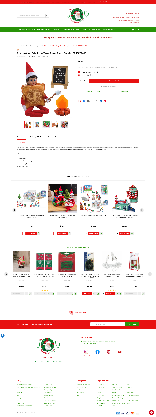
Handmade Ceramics (133, 395)
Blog (18, 400)
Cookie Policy (20, 403)
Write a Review (43, 56)
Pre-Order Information (50, 387)
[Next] (141, 210)
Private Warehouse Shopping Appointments (126, 17)
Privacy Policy (48, 390)
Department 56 (101, 387)
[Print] (92, 101)
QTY (81, 80)
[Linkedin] (100, 101)
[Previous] (14, 210)
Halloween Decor (43, 29)
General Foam (116, 400)
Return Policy (48, 392)
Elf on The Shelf (101, 395)
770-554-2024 (91, 343)
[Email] (88, 101)
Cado (113, 405)
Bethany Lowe (101, 403)
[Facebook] (84, 101)
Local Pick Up (48, 384)
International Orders (49, 403)
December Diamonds (118, 395)
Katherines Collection (103, 400)
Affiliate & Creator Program (24, 384)
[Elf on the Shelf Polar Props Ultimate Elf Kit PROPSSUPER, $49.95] (31, 198)
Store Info (47, 398)
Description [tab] (21, 137)
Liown (128, 398)
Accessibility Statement (125, 20)
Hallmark (99, 405)
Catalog (19, 398)
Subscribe (132, 324)
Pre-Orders (56, 29)
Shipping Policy (48, 395)
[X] (96, 101)
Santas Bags (130, 392)
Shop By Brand (48, 405)
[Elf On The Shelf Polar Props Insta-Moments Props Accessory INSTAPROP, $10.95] (124, 198)
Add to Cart (114, 81)
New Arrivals (96, 29)
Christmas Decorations (25, 29)
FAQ (18, 395)
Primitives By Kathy (117, 398)
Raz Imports (100, 384)
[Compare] (30, 293)
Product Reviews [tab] (54, 137)
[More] (34, 29)
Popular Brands (103, 381)
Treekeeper (130, 387)
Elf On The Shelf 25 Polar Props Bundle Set (93, 215)
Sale (77, 29)
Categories (81, 381)
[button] (47, 354)
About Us (136, 20)
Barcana (129, 390)
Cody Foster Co (116, 390)
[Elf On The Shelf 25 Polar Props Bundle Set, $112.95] (93, 198)
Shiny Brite (100, 398)
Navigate (20, 381)
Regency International (118, 403)
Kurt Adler (100, 390)
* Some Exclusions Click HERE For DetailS (62, 2)
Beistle (114, 392)
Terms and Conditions (50, 400)
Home (18, 46)
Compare (124, 91)
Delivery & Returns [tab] (37, 137)
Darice (128, 384)
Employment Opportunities (24, 405)
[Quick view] (38, 233)
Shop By (85, 29)
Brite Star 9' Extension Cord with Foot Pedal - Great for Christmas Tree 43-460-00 (89, 276)
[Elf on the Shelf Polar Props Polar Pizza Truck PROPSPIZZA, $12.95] (62, 198)
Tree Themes (68, 29)
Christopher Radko (117, 387)
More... (128, 403)
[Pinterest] (105, 101)
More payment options (108, 87)
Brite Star (114, 384)
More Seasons (108, 29)
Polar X (99, 392)
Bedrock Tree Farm (132, 400)
